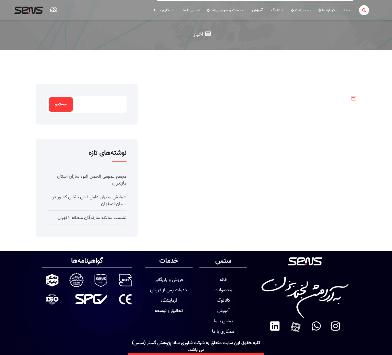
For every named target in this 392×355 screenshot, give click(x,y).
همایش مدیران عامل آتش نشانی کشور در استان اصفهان (89, 200)
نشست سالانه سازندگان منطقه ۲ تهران (92, 218)
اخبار (197, 34)
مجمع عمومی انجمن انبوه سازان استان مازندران (92, 180)
